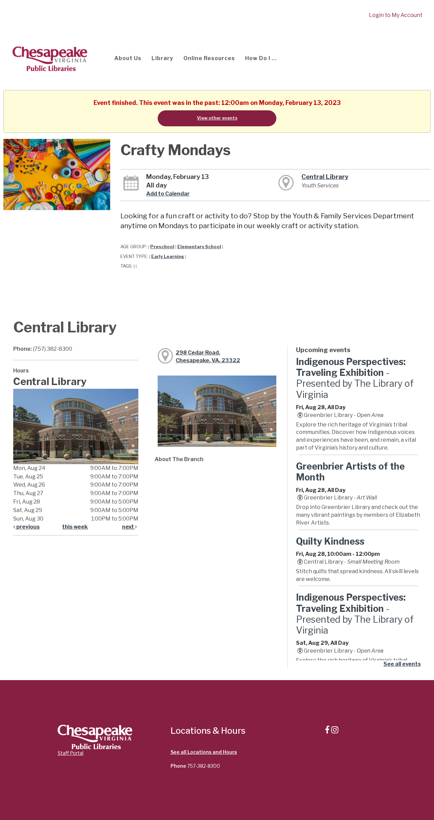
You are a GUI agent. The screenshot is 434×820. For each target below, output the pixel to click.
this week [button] (75, 527)
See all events (402, 664)
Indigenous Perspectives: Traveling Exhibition (355, 378)
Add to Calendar (168, 193)
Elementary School (199, 246)
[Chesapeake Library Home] (49, 58)
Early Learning (167, 256)
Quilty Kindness (330, 541)
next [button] (128, 527)
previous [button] (27, 527)
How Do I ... (261, 58)
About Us (127, 58)
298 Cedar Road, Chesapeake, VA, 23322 (208, 356)
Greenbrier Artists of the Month (350, 472)
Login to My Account (395, 15)
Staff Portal (70, 753)
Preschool (162, 246)
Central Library (325, 177)
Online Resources (209, 58)
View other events (217, 118)
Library (162, 58)
